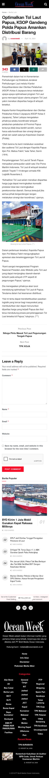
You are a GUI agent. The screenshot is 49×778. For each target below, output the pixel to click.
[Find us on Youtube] (24, 608)
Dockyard (8, 719)
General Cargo (24, 681)
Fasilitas (9, 732)
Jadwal (24, 690)
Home (4, 12)
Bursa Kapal (8, 708)
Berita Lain (13, 12)
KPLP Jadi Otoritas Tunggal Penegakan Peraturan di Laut (26, 539)
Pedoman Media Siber (24, 665)
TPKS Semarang (40, 720)
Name (5, 409)
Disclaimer (24, 661)
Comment (7, 375)
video (40, 733)
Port (24, 735)
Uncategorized (40, 729)
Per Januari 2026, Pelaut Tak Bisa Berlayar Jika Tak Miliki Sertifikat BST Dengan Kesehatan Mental (28, 564)
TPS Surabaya (40, 725)
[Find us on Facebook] (18, 608)
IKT (24, 686)
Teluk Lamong (40, 701)
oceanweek (15, 38)
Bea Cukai (8, 687)
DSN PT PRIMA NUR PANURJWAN (9, 726)
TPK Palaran (40, 714)
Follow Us (25, 598)
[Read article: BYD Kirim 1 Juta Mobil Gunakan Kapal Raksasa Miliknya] (24, 500)
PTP (40, 679)
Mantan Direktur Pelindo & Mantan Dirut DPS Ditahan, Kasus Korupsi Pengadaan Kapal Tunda (27, 578)
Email (5, 421)
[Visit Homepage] (24, 4)
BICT (8, 696)
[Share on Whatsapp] (33, 69)
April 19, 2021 (30, 38)
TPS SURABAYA (25, 744)
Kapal (24, 706)
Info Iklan (24, 657)
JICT (24, 702)
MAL (24, 719)
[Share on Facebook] (14, 69)
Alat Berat (8, 679)
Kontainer (24, 710)
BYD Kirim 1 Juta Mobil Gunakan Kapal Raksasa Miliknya (17, 523)
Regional (40, 683)
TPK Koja (40, 706)
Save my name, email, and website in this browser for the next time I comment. (24, 447)
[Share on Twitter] (24, 69)
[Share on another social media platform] (43, 69)
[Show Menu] (3, 4)
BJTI (9, 700)
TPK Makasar (40, 710)
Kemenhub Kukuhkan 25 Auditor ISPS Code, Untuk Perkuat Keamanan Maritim (31, 756)
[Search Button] (45, 4)
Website (6, 433)
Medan (24, 723)
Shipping (40, 687)
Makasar (24, 714)
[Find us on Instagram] (31, 608)
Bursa (8, 704)
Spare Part (40, 692)
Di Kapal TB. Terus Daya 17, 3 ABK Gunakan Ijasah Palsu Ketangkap (24, 551)
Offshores (24, 731)
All (8, 683)
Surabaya (40, 696)
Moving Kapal (24, 727)
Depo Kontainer (8, 713)
